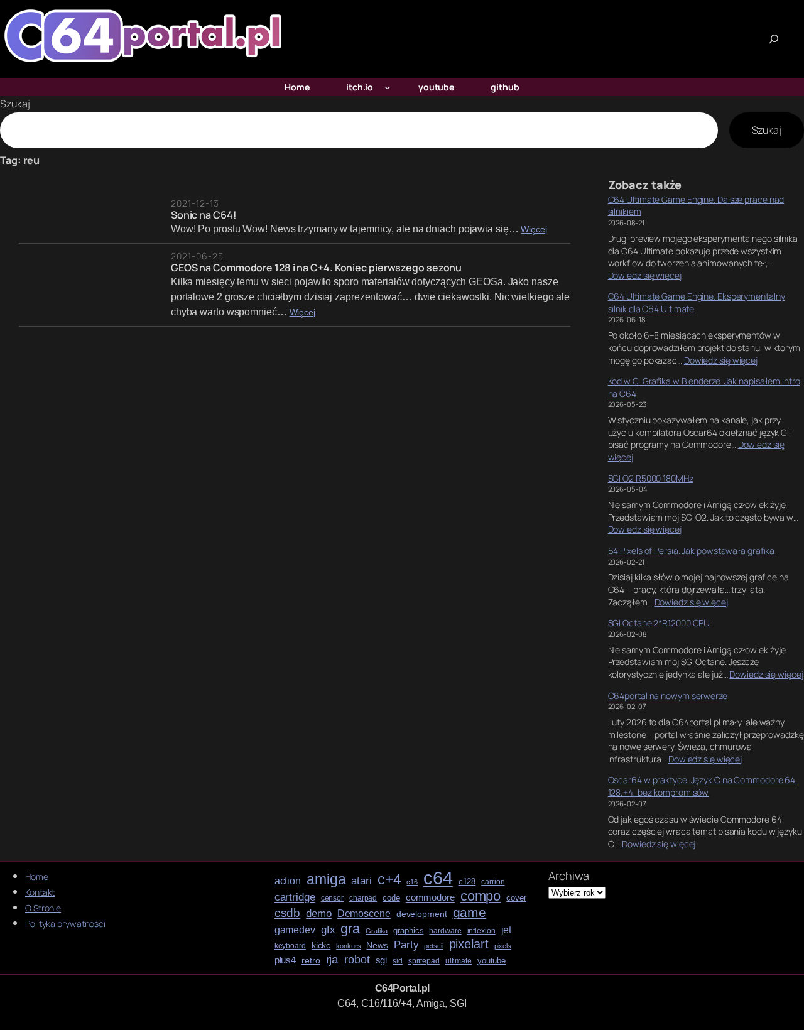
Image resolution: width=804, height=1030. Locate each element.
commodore (430, 897)
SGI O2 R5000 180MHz (650, 478)
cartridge (294, 897)
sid (398, 961)
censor (332, 898)
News (377, 945)
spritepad (424, 961)
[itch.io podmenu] (387, 87)
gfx (328, 930)
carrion (492, 882)
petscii (433, 946)
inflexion (481, 931)
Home (36, 876)
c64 (438, 878)
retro (311, 960)
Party (406, 945)
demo (319, 913)
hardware (445, 931)
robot (357, 959)
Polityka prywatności (65, 924)
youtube (491, 961)
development (421, 914)
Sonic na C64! (204, 215)
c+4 (389, 879)
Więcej (533, 229)
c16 (412, 882)
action (287, 881)
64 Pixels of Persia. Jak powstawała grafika (691, 550)
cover (516, 898)
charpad (363, 898)
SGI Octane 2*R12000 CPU (659, 623)
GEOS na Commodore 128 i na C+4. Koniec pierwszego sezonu (316, 268)
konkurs (348, 946)
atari (361, 881)
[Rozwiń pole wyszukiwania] (774, 39)
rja (332, 959)
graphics (408, 930)
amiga (326, 879)
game (470, 912)
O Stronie (43, 908)
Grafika (377, 931)
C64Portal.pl (402, 988)
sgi (382, 960)
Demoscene (364, 913)
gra (350, 928)
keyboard (290, 946)
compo (480, 896)
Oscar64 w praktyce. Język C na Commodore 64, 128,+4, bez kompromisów (703, 786)
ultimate (458, 961)
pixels (502, 946)
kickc (321, 945)
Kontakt (40, 892)
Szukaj (15, 104)
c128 (467, 881)
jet (506, 929)
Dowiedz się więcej (645, 275)
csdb (287, 913)
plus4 (285, 960)
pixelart (469, 944)
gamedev (294, 929)
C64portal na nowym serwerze (667, 696)
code (391, 898)
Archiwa (568, 875)
